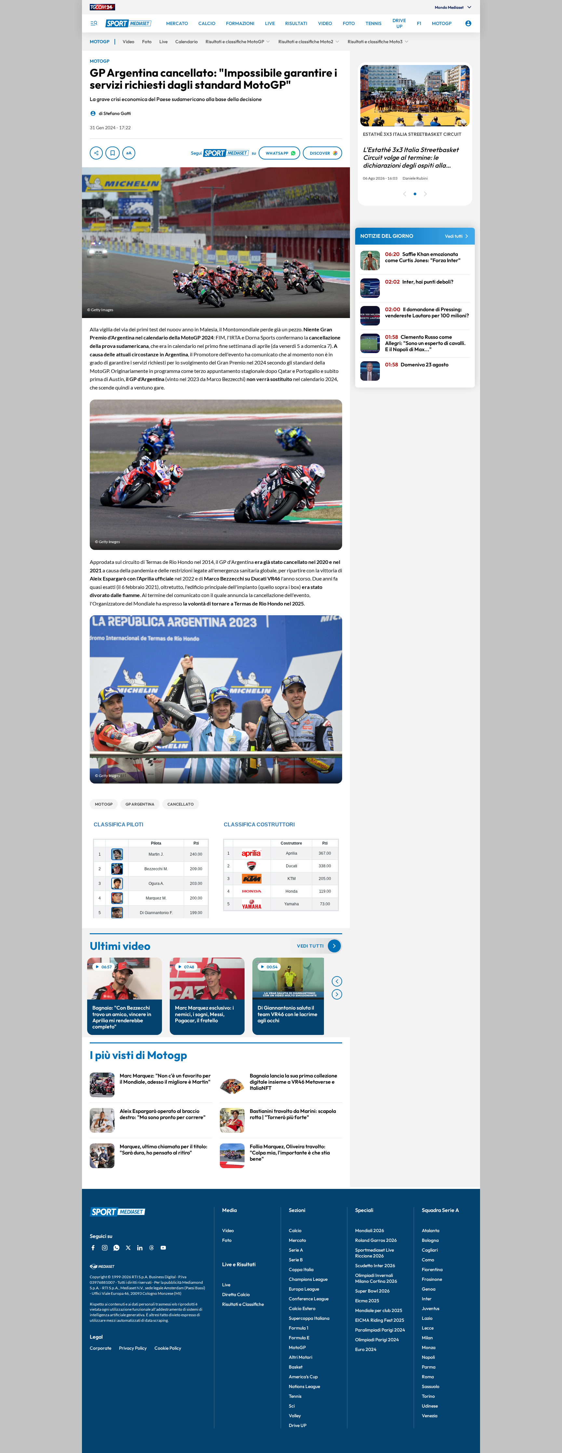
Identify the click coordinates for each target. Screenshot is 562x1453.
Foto (227, 1240)
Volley (295, 1416)
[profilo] (468, 23)
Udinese (430, 1406)
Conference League (308, 1299)
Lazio (427, 1318)
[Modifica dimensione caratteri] (128, 153)
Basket (295, 1367)
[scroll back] (337, 981)
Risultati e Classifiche (243, 1304)
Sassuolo (430, 1386)
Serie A (296, 1250)
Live (226, 1285)
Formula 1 (298, 1328)
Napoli (428, 1357)
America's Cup (303, 1377)
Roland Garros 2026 (376, 1240)
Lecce (428, 1328)
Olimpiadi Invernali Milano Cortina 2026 (376, 1278)
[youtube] (163, 1247)
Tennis (295, 1396)
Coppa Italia (301, 1269)
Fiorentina (432, 1269)
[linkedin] (140, 1247)
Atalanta (430, 1230)
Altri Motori (300, 1357)
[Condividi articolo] (96, 153)
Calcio (295, 1230)
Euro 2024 (365, 1349)
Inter (427, 1299)
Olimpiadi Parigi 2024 (377, 1340)
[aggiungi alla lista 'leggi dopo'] (112, 153)
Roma (428, 1377)
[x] (128, 1247)
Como (428, 1260)
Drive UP (297, 1425)
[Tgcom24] (102, 7)
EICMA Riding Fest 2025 (379, 1320)
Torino (428, 1396)
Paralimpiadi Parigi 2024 (380, 1330)
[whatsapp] (116, 1247)
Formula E (299, 1338)
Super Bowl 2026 (372, 1291)
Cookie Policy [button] (167, 1348)
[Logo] (129, 23)
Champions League (308, 1279)
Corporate (100, 1348)
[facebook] (93, 1247)
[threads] (151, 1247)
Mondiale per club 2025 (378, 1310)
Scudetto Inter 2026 (375, 1265)
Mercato (297, 1240)
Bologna (430, 1240)
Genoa (428, 1289)
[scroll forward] (337, 994)
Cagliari (430, 1250)
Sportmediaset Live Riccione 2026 (374, 1253)
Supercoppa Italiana (309, 1318)
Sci (292, 1406)
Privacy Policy (133, 1348)
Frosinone (432, 1279)
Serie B (296, 1260)
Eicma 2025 (367, 1301)
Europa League (304, 1289)
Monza (428, 1347)
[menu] (93, 23)
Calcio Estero (302, 1308)
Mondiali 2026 (369, 1230)
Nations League (304, 1386)
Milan (427, 1338)
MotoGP (297, 1347)
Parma (428, 1367)
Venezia (429, 1416)
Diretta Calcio (236, 1294)
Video (228, 1230)
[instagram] (104, 1247)
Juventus (430, 1308)
